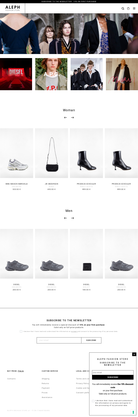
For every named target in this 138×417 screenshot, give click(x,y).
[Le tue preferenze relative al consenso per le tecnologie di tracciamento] (133, 412)
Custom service (50, 371)
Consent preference (85, 393)
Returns (45, 383)
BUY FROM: (15, 371)
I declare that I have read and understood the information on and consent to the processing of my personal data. (70, 331)
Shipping (45, 379)
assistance (47, 397)
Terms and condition (85, 379)
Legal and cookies (85, 371)
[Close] (134, 354)
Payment (46, 388)
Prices (45, 393)
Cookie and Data (83, 388)
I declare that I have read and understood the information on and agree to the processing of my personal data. (113, 403)
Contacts (11, 379)
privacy (74, 331)
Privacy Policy (82, 383)
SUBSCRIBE (91, 340)
